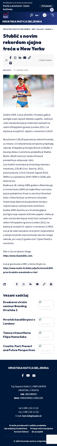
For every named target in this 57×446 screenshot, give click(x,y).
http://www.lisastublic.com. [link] (18, 255)
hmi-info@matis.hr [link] (32, 415)
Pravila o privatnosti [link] (12, 6)
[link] (52, 10)
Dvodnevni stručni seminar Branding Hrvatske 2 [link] (15, 306)
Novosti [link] (7, 70)
